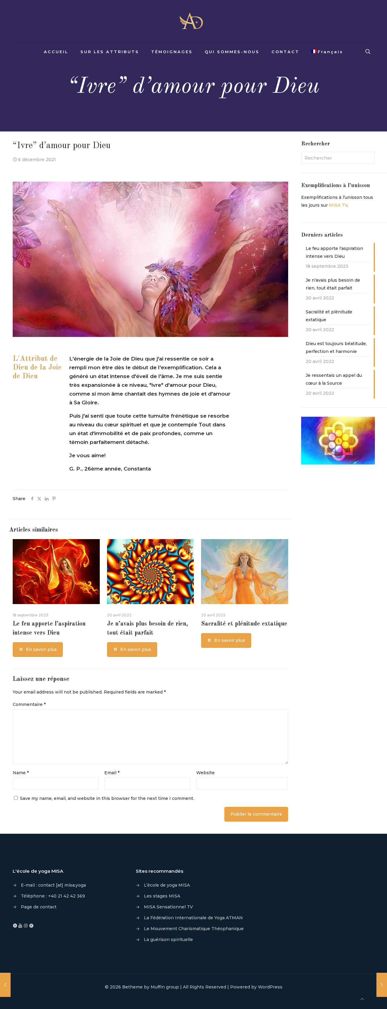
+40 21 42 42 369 (66, 896)
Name (21, 772)
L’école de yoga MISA (167, 885)
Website (205, 772)
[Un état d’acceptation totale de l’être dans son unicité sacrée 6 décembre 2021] (381, 985)
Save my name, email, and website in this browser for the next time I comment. (107, 798)
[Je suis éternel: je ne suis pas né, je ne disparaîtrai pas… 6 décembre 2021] (5, 985)
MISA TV (338, 205)
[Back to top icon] (362, 999)
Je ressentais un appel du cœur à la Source (334, 379)
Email (111, 772)
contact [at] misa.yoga (62, 885)
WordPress (270, 987)
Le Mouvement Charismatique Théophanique (194, 928)
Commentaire (29, 704)
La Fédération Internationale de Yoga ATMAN (193, 917)
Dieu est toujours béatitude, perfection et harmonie (336, 347)
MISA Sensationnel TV (168, 907)
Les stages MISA (162, 896)
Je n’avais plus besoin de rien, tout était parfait (333, 284)
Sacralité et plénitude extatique (244, 624)
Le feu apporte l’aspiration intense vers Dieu (334, 252)
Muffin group (165, 987)
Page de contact (39, 907)
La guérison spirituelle (168, 939)
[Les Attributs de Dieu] (193, 21)
